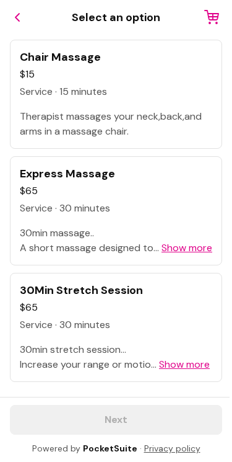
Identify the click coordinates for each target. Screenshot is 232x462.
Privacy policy (172, 448)
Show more (186, 247)
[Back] (17, 17)
